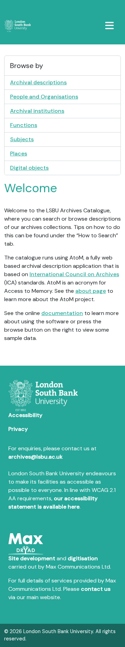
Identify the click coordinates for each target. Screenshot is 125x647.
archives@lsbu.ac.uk (35, 456)
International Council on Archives (74, 274)
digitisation (83, 558)
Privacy (18, 429)
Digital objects (29, 167)
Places (18, 153)
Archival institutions (37, 110)
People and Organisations (44, 96)
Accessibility (25, 415)
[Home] (20, 26)
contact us (95, 589)
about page (90, 291)
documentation (62, 313)
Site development (31, 558)
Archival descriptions (38, 82)
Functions (23, 125)
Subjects (22, 139)
